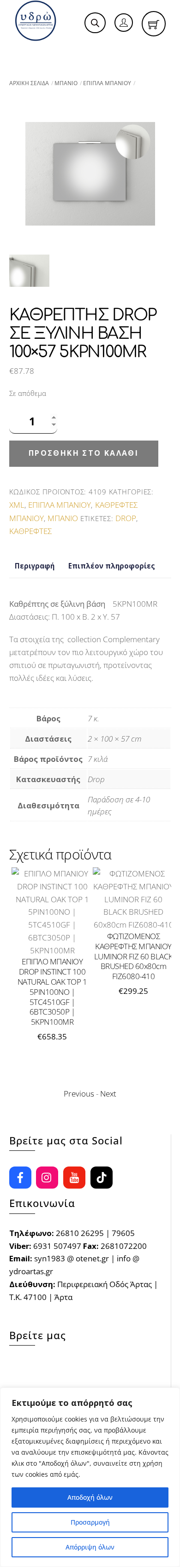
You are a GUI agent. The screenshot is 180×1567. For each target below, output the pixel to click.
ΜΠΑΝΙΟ (66, 83)
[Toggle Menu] (27, 52)
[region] (90, 1477)
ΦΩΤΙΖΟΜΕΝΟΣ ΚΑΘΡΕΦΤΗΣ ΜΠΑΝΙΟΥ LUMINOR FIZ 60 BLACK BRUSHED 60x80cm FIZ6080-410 (133, 956)
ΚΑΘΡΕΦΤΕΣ (30, 531)
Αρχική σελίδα (29, 83)
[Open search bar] (95, 23)
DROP (125, 518)
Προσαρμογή (90, 1522)
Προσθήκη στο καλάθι (84, 453)
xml (16, 504)
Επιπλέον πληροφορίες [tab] (111, 565)
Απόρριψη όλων (90, 1547)
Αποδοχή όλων (90, 1497)
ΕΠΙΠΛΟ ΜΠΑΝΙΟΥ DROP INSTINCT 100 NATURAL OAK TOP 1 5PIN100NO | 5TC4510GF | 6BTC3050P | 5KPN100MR (52, 992)
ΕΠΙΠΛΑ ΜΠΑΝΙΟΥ (107, 83)
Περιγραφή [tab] (34, 565)
